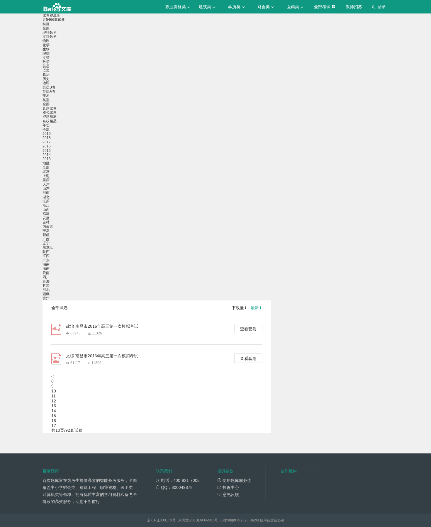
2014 (47, 155)
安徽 (46, 218)
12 (53, 401)
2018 (47, 138)
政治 (46, 74)
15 (53, 415)
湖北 (46, 197)
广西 (46, 239)
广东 (46, 260)
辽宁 (46, 243)
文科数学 (50, 37)
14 (53, 410)
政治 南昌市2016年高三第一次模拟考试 (102, 326)
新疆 (46, 235)
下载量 (238, 307)
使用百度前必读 (272, 520)
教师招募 (354, 6)
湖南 (46, 264)
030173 (166, 520)
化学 (46, 45)
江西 (46, 256)
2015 (47, 151)
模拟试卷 (50, 112)
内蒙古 (48, 227)
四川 (46, 277)
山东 (46, 188)
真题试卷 (50, 108)
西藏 (46, 294)
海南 (46, 268)
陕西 (46, 252)
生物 (46, 49)
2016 (47, 146)
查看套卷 (248, 329)
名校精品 (50, 121)
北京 (46, 171)
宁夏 (46, 231)
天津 (46, 184)
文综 (46, 58)
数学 (46, 62)
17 (53, 425)
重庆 (46, 180)
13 (53, 405)
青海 (46, 281)
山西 (46, 210)
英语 (46, 66)
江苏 (46, 201)
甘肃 (46, 285)
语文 (46, 70)
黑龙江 (48, 247)
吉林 (46, 222)
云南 (46, 273)
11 (53, 396)
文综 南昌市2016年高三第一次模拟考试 (102, 355)
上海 (46, 176)
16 (53, 420)
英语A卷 (49, 91)
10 (53, 391)
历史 (46, 79)
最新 (255, 307)
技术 (46, 95)
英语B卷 (49, 87)
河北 (46, 290)
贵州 (46, 298)
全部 (46, 28)
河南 (46, 193)
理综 (46, 54)
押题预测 (50, 117)
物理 (46, 41)
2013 (47, 159)
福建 (46, 214)
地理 (46, 83)
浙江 (46, 205)
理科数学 (50, 32)
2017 (47, 142)
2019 (47, 134)
